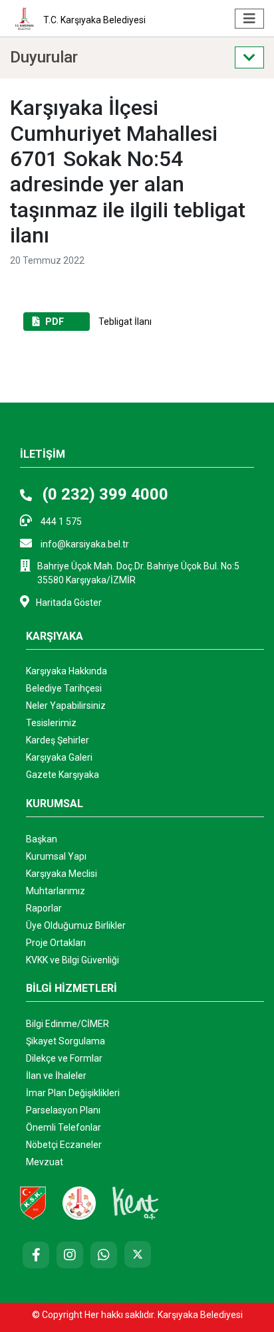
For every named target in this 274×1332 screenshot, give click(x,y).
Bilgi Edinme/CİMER (67, 1023)
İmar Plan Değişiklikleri (73, 1093)
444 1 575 (60, 521)
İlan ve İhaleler (56, 1075)
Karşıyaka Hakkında (66, 671)
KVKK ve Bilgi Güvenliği (72, 960)
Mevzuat (44, 1162)
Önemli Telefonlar (63, 1127)
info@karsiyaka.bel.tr (84, 544)
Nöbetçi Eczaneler (64, 1144)
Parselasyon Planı (63, 1110)
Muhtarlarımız (55, 891)
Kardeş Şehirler (57, 740)
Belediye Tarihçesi (64, 688)
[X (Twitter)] (137, 1254)
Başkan (41, 839)
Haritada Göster (69, 602)
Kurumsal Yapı (56, 856)
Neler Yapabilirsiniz (66, 705)
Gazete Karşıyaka (62, 774)
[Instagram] (70, 1255)
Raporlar (44, 908)
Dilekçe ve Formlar (64, 1058)
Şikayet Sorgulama (65, 1041)
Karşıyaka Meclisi (61, 873)
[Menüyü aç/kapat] (249, 19)
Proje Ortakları (56, 942)
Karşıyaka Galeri (59, 757)
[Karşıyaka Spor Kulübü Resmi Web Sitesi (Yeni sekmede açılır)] (33, 1202)
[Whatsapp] (103, 1255)
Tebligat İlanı (98, 321)
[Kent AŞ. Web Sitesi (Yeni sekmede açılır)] (135, 1202)
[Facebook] (36, 1255)
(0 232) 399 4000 (103, 494)
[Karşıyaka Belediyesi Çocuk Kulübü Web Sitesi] (79, 1202)
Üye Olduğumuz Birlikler (76, 925)
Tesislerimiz (51, 722)
